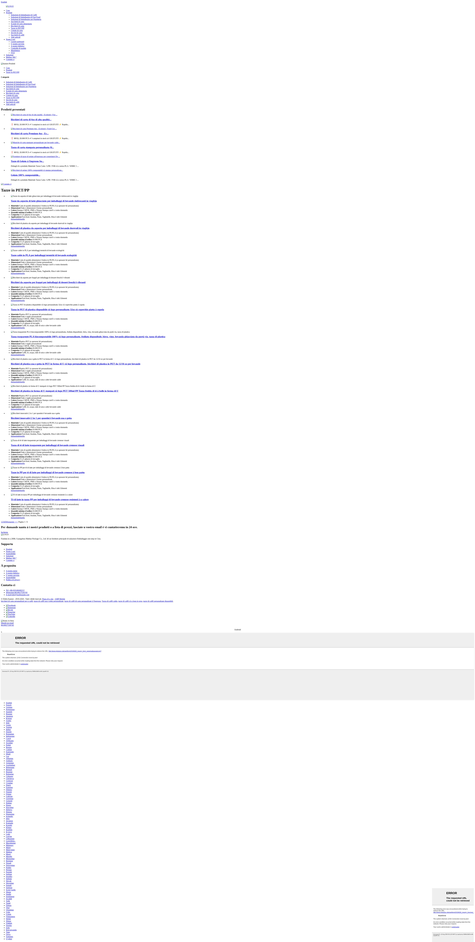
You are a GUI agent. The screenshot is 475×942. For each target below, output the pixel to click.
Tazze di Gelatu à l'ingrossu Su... (27, 161)
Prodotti (9, 13)
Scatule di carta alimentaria (21, 24)
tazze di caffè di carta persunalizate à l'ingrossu (82, 601)
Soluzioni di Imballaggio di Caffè (24, 15)
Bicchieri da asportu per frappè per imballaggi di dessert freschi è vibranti (48, 282)
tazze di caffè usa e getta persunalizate (48, 601)
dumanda (14, 219)
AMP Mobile (60, 599)
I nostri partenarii (17, 42)
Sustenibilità (10, 554)
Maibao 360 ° (11, 57)
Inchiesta (4, 532)
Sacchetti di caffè (17, 35)
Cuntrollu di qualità (18, 48)
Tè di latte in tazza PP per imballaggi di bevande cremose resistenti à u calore (50, 499)
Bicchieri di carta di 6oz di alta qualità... (31, 119)
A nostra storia (11, 571)
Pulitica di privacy (13, 580)
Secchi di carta (16, 33)
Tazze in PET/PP (17, 28)
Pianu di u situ (47, 599)
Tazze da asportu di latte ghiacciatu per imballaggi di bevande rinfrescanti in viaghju (54, 201)
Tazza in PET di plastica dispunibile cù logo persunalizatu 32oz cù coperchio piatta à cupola (57, 309)
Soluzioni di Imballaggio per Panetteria (26, 19)
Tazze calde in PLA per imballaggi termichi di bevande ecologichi (44, 255)
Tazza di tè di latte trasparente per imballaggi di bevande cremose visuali (47, 445)
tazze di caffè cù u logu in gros (130, 601)
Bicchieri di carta (17, 26)
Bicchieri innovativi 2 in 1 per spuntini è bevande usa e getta (41, 418)
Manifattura (15, 50)
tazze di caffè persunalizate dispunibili (158, 601)
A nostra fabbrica (17, 46)
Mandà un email (7, 623)
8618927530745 (7, 625)
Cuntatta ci (10, 59)
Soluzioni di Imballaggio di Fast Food (25, 17)
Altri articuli (15, 37)
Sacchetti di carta (17, 22)
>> (17, 522)
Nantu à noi (10, 39)
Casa (8, 10)
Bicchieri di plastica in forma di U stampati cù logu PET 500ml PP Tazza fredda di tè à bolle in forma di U (64, 391)
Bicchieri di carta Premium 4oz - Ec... (30, 133)
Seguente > (11, 522)
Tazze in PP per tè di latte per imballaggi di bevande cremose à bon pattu (48, 472)
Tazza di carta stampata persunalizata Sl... (32, 147)
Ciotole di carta (17, 30)
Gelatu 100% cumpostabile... (25, 175)
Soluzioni (9, 55)
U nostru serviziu (17, 44)
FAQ (13, 53)
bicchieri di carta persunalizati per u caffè (17, 601)
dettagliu (21, 219)
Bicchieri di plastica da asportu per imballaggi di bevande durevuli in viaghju (50, 228)
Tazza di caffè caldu (109, 601)
